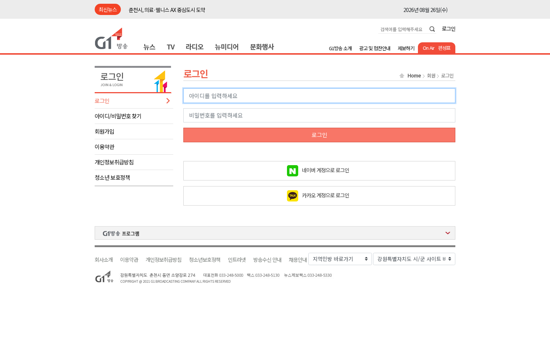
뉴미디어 (227, 46)
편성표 (444, 47)
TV (170, 46)
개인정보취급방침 (114, 162)
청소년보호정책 (204, 260)
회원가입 (104, 131)
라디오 (195, 46)
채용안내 (298, 260)
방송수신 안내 (267, 260)
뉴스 (149, 46)
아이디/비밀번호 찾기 (118, 116)
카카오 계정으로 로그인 (325, 194)
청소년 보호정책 (112, 177)
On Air (428, 47)
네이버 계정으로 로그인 (325, 169)
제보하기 (406, 48)
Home (414, 76)
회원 (431, 76)
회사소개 (104, 260)
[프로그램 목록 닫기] (275, 233)
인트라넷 (237, 260)
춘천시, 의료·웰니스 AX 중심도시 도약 (167, 9)
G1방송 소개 (340, 48)
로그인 (448, 28)
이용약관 (104, 147)
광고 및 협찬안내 (374, 48)
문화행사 (262, 46)
